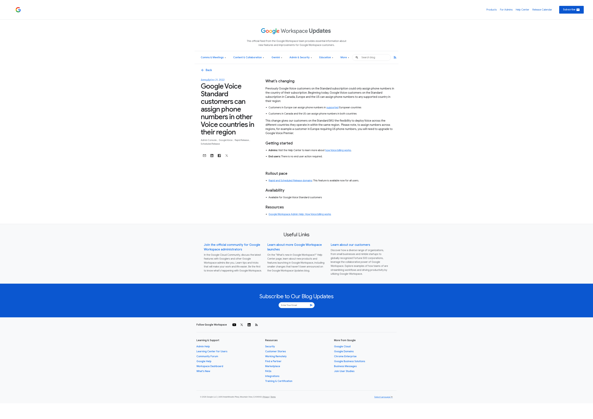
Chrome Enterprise (345, 356)
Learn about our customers (350, 245)
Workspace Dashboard (209, 366)
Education (326, 57)
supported (332, 107)
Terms (273, 397)
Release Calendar (542, 9)
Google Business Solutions (349, 361)
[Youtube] (234, 324)
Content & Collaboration (248, 57)
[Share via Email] (204, 155)
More (345, 57)
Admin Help (203, 346)
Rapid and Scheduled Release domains (290, 180)
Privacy (266, 397)
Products (491, 9)
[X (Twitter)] (241, 324)
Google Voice (226, 140)
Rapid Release (242, 140)
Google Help (203, 361)
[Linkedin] (249, 324)
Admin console (209, 140)
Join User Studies (344, 371)
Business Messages (345, 366)
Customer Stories (275, 351)
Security (270, 346)
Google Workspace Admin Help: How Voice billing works (300, 214)
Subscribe (571, 10)
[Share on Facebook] (219, 155)
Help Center (522, 9)
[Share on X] (226, 155)
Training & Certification (278, 381)
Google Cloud (342, 346)
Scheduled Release (210, 143)
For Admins (506, 9)
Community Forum (207, 356)
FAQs (268, 371)
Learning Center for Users (211, 351)
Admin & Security (301, 57)
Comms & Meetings (213, 57)
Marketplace (272, 366)
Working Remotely (276, 356)
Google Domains (344, 351)
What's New (203, 371)
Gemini (276, 57)
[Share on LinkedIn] (212, 155)
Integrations (272, 376)
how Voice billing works (338, 150)
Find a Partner (273, 361)
